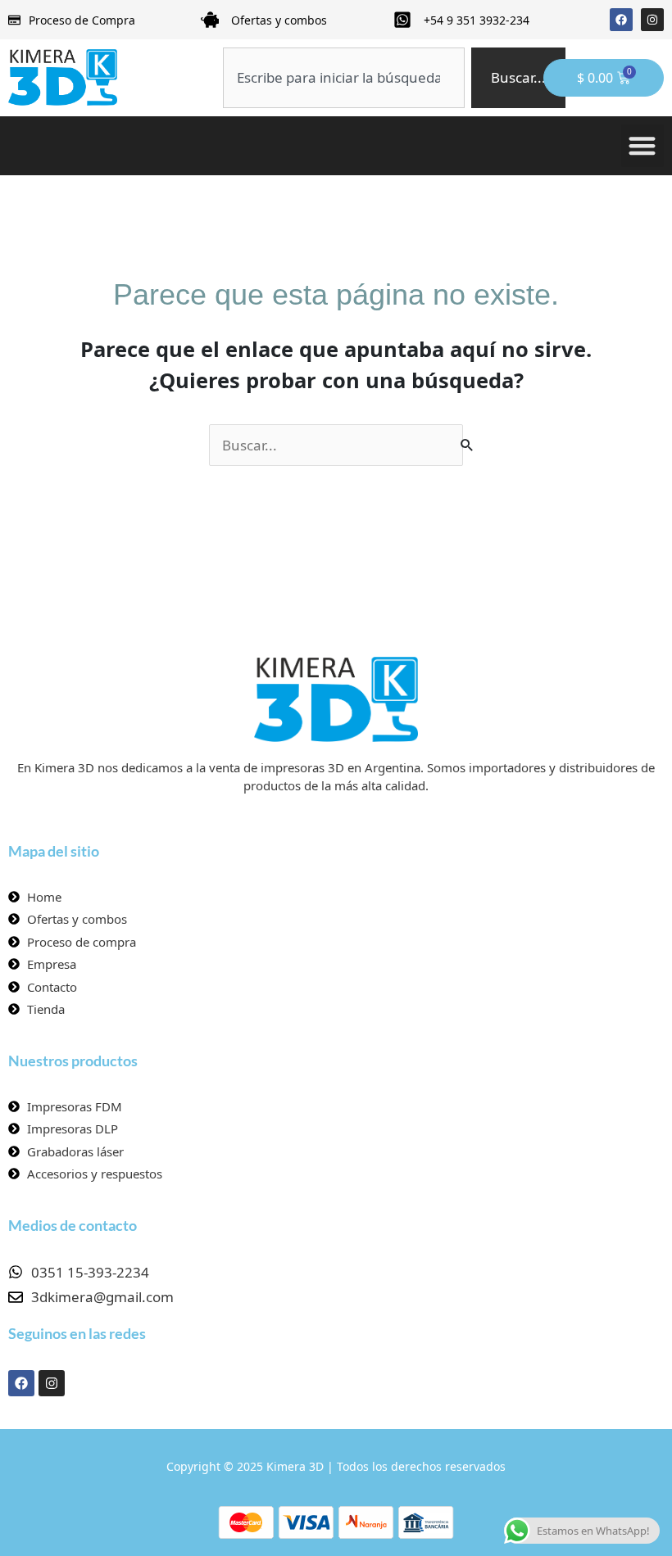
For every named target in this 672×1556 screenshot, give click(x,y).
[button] (643, 146)
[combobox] (343, 77)
